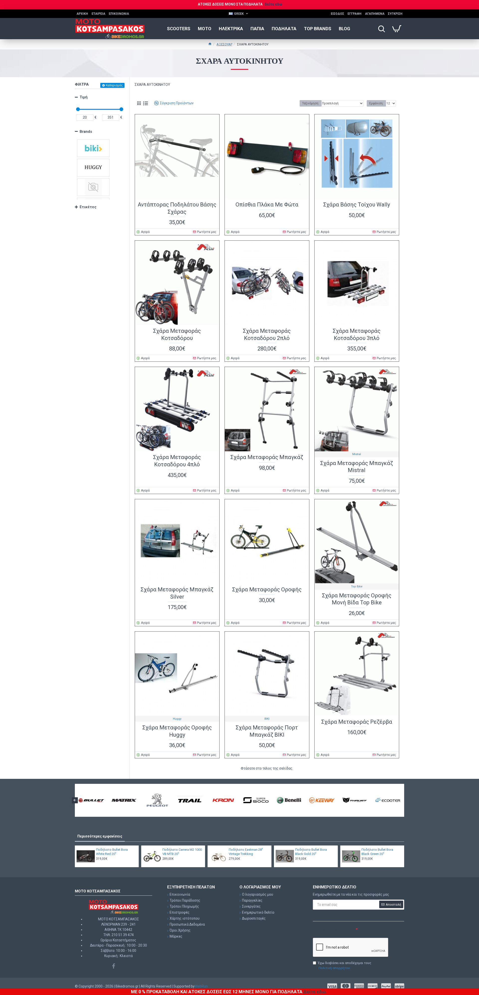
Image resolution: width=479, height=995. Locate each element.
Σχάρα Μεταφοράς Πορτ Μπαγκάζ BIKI (267, 731)
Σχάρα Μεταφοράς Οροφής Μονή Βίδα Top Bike (356, 599)
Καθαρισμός (114, 85)
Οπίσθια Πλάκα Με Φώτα (267, 204)
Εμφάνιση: (376, 103)
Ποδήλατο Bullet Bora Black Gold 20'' (311, 852)
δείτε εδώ (273, 4)
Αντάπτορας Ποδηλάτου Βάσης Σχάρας (177, 208)
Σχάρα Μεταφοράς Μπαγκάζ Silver (177, 593)
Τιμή (84, 97)
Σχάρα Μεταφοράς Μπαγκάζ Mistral (356, 467)
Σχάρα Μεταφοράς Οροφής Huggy (177, 731)
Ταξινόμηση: (310, 103)
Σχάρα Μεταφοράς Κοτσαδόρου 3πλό (356, 334)
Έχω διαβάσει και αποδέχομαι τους (344, 965)
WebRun (201, 986)
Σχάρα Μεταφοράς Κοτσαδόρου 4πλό (177, 461)
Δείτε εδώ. (315, 991)
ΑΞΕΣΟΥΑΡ (224, 44)
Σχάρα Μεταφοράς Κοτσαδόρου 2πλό (267, 334)
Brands (86, 131)
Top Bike (356, 586)
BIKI (266, 718)
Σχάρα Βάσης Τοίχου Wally (356, 204)
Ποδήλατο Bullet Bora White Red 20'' (112, 852)
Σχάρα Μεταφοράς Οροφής (267, 589)
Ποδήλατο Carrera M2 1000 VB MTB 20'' (182, 852)
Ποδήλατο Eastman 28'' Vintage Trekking (246, 852)
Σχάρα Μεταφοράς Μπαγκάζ (267, 457)
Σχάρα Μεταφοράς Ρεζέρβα (356, 722)
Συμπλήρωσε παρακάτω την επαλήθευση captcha (334, 931)
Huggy (177, 718)
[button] (75, 800)
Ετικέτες (88, 207)
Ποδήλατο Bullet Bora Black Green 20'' (377, 852)
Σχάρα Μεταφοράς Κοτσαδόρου (177, 334)
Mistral (356, 454)
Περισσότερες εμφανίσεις (99, 836)
